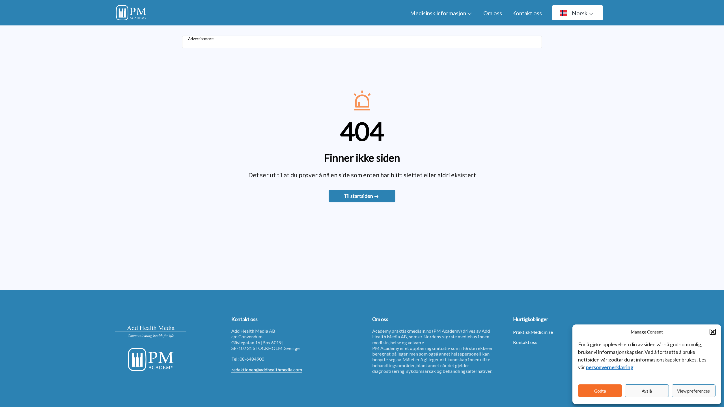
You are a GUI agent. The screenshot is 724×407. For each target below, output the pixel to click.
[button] (713, 332)
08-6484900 (252, 358)
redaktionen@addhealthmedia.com (266, 369)
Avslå (647, 390)
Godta (600, 390)
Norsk (579, 13)
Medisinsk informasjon (438, 13)
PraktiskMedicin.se (533, 332)
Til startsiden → (361, 196)
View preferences (693, 390)
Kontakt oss (527, 13)
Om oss (492, 13)
